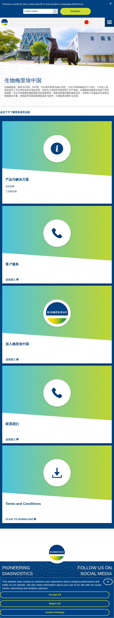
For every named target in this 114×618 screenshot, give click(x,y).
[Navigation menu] (109, 22)
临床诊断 (10, 186)
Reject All (55, 603)
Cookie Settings (55, 612)
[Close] (108, 582)
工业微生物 (11, 191)
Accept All (55, 594)
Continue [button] (75, 11)
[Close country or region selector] (110, 3)
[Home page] (4, 22)
